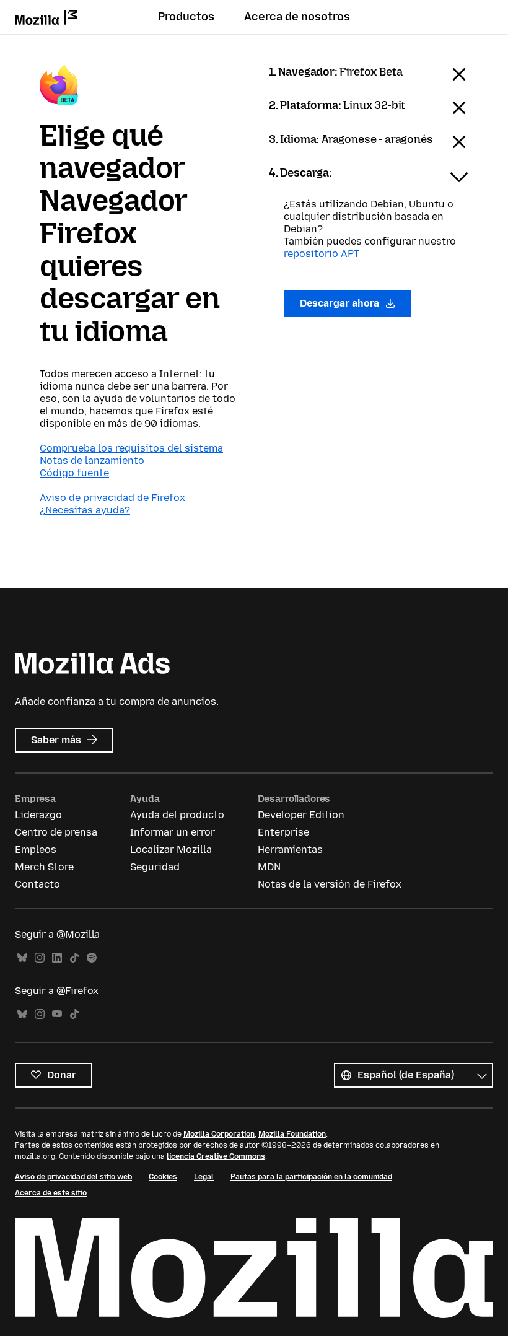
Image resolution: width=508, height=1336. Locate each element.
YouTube (57, 1014)
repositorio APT (321, 254)
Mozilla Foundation (292, 1134)
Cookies (163, 1176)
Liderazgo (38, 815)
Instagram (39, 958)
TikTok (74, 958)
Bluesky (22, 958)
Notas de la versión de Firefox (329, 884)
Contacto (37, 884)
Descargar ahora (341, 303)
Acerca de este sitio (51, 1193)
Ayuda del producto (177, 815)
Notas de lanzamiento (92, 460)
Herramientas (290, 849)
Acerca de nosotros (297, 17)
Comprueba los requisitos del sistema (131, 448)
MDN (269, 867)
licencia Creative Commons (216, 1156)
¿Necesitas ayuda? (85, 510)
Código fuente (74, 473)
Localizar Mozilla (171, 849)
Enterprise (283, 832)
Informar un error (172, 832)
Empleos (35, 849)
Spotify (91, 958)
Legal (204, 1176)
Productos (186, 17)
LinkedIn (57, 958)
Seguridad (155, 867)
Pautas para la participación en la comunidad (311, 1176)
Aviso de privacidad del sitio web (73, 1176)
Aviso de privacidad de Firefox (112, 498)
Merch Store (44, 867)
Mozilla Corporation (219, 1134)
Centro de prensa (56, 832)
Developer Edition (301, 815)
